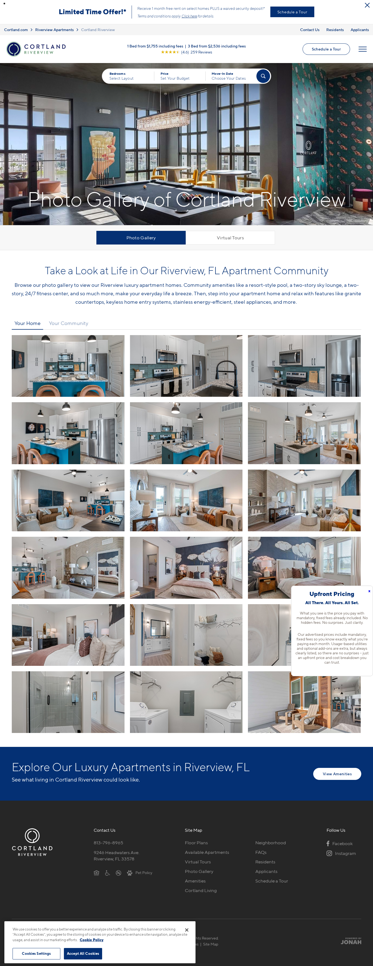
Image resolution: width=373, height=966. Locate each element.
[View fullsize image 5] (304, 433)
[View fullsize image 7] (186, 500)
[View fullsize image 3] (68, 433)
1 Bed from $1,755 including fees (155, 46)
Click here (189, 16)
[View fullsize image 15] (68, 702)
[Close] (187, 930)
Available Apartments (207, 852)
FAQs (261, 852)
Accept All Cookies (83, 953)
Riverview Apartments (54, 29)
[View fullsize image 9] (68, 567)
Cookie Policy (91, 940)
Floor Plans (196, 842)
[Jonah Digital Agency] (348, 941)
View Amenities (337, 773)
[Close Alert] (367, 5)
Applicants (360, 29)
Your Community (68, 323)
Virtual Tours (230, 237)
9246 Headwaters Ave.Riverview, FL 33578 (117, 855)
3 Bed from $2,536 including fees (217, 46)
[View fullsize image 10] (186, 567)
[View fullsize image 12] (68, 635)
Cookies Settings (36, 953)
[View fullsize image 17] (304, 702)
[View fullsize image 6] (68, 500)
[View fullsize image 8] (304, 500)
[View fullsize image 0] (68, 366)
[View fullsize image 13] (186, 635)
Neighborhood (270, 842)
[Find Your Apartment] (263, 76)
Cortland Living (201, 890)
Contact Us (309, 29)
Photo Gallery (141, 237)
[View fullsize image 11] (304, 567)
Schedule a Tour (292, 12)
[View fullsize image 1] (186, 366)
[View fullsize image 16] (186, 702)
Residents (335, 29)
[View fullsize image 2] (304, 366)
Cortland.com (16, 29)
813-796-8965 (108, 842)
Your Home (27, 323)
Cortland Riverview (98, 29)
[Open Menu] (363, 49)
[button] (4, 3)
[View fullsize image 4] (186, 433)
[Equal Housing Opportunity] (96, 872)
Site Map (210, 944)
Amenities (195, 881)
